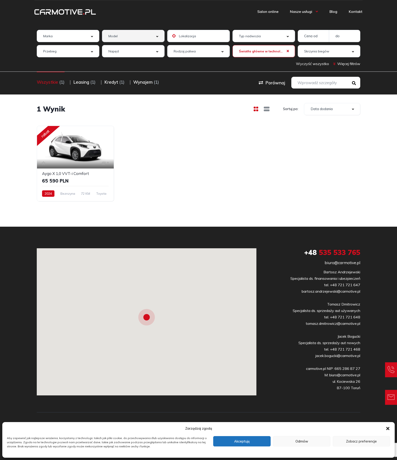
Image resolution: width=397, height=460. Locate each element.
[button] (388, 428)
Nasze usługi (301, 11)
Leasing (84, 82)
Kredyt (114, 82)
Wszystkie (51, 82)
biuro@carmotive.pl (342, 262)
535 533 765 (332, 252)
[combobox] (68, 36)
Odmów (301, 441)
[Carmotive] (65, 11)
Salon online (267, 11)
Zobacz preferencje (361, 441)
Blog (333, 11)
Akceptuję (242, 441)
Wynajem (146, 82)
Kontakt (355, 11)
